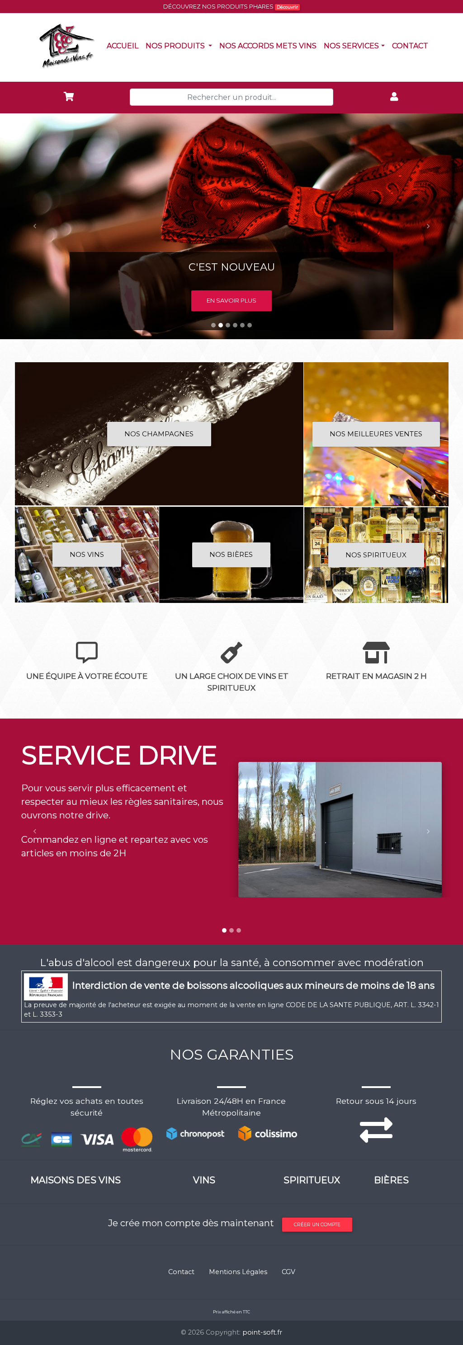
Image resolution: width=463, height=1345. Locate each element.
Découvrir (287, 7)
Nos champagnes (159, 434)
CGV (288, 1272)
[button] (35, 226)
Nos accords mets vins (269, 45)
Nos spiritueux (375, 555)
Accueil (124, 45)
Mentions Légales (238, 1272)
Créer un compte (317, 1225)
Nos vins (87, 554)
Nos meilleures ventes (376, 434)
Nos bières (231, 554)
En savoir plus (231, 300)
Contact (412, 45)
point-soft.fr (262, 1332)
